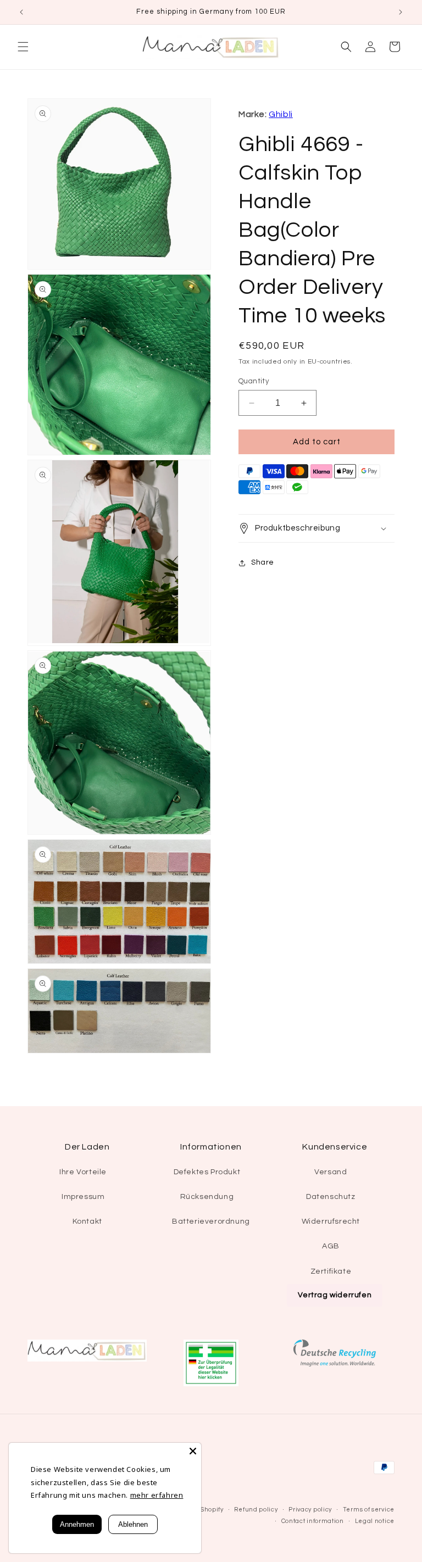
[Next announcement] (400, 12)
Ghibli (281, 114)
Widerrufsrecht (331, 1221)
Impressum (83, 1197)
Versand (330, 1172)
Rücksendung (207, 1197)
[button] (23, 47)
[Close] (192, 1451)
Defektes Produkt (207, 1172)
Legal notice (375, 1521)
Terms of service (369, 1510)
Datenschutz (331, 1197)
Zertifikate (331, 1271)
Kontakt (87, 1221)
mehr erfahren (157, 1495)
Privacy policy (310, 1510)
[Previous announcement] (21, 12)
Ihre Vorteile (83, 1172)
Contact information (312, 1521)
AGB (331, 1246)
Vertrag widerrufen (334, 1295)
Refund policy (255, 1510)
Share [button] (262, 562)
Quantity (253, 381)
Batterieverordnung (211, 1221)
